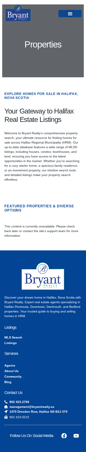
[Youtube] (76, 435)
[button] (70, 13)
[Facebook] (63, 435)
